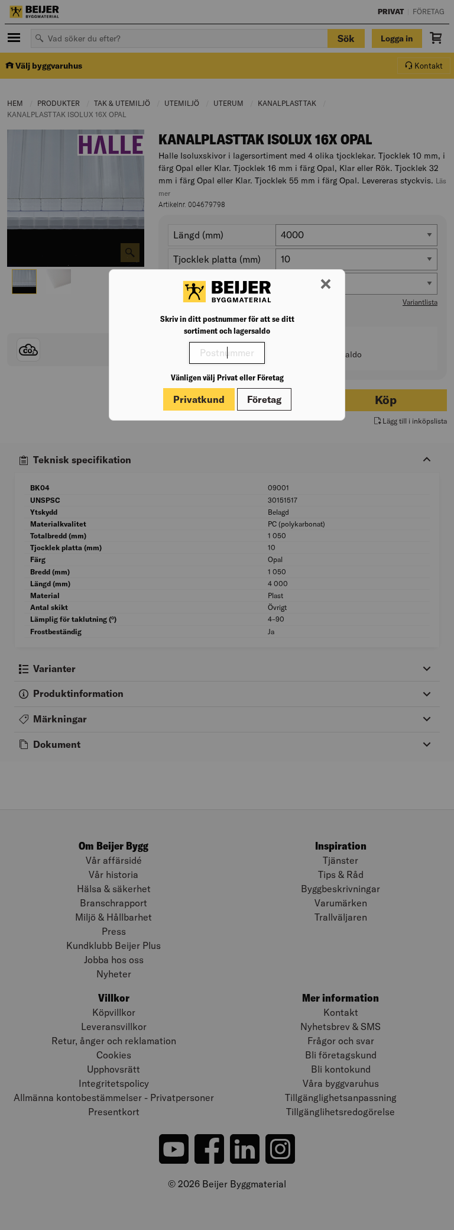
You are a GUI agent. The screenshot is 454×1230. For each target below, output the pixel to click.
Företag (264, 399)
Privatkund (199, 399)
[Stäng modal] (325, 285)
